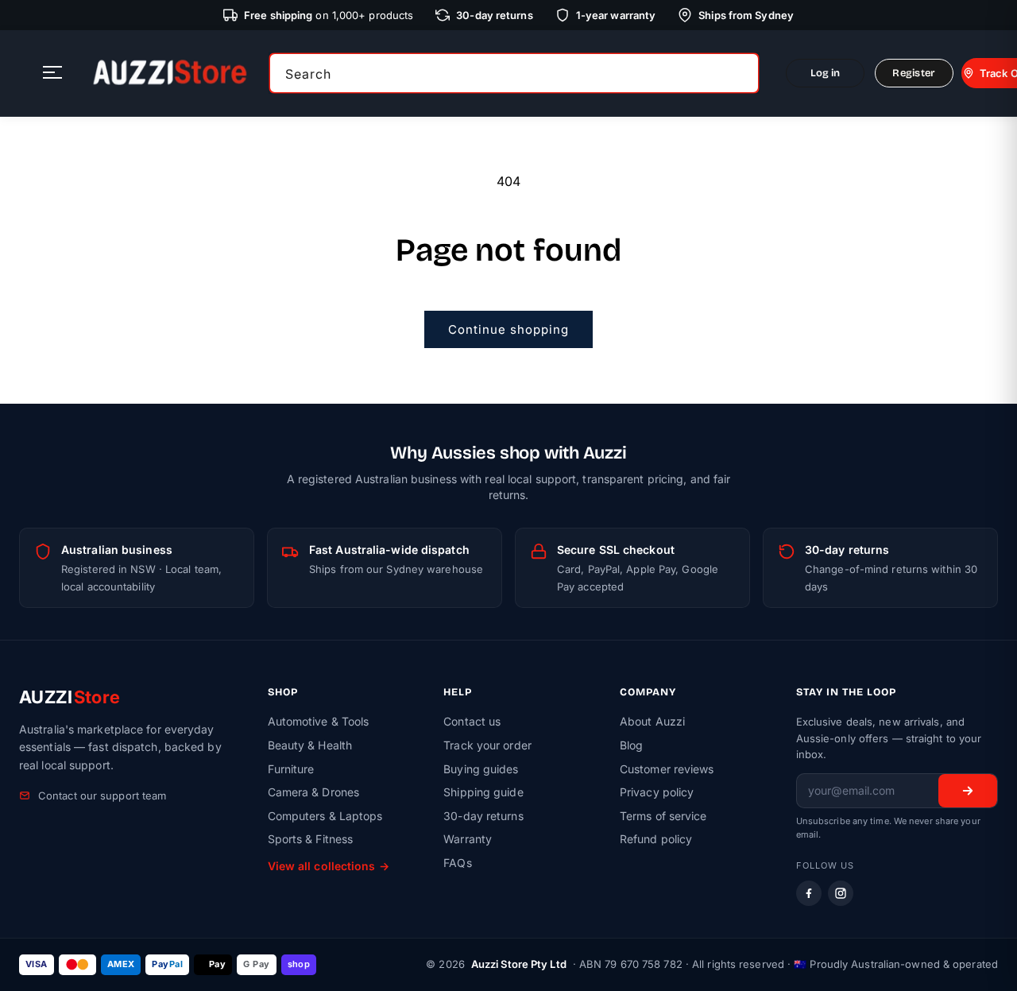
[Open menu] (52, 73)
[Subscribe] (967, 790)
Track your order (487, 745)
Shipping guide (483, 792)
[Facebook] (809, 893)
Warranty (467, 839)
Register (913, 73)
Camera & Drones (314, 792)
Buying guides (480, 769)
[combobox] (514, 73)
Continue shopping (508, 329)
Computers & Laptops (325, 816)
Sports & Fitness (311, 839)
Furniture (291, 769)
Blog (631, 745)
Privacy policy (657, 792)
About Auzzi (652, 721)
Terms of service (663, 816)
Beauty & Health (310, 745)
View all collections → (328, 866)
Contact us (472, 721)
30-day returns (483, 816)
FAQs (457, 862)
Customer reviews (667, 769)
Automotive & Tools (318, 721)
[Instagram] (840, 893)
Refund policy (656, 839)
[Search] (741, 73)
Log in (825, 73)
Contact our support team (102, 795)
